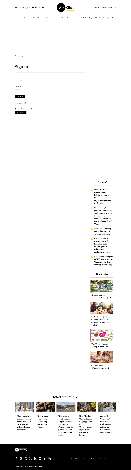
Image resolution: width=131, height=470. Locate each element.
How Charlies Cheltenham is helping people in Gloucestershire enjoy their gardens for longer (102, 196)
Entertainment (54, 18)
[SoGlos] (65, 7)
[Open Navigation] (16, 7)
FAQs (100, 459)
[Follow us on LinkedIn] (33, 7)
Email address (19, 78)
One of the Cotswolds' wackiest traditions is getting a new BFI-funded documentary (106, 424)
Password (18, 86)
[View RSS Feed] (43, 7)
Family (46, 18)
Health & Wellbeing (81, 18)
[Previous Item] (73, 396)
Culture (63, 18)
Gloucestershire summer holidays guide (101, 296)
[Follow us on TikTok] (39, 7)
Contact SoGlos (76, 459)
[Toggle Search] (115, 7)
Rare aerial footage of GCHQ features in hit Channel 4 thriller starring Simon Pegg (103, 260)
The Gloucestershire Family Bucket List (100, 345)
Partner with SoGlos (89, 459)
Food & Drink (37, 18)
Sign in (110, 7)
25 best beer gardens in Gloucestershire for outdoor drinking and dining (101, 321)
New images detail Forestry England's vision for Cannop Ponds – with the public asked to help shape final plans (65, 425)
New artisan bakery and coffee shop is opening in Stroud (102, 231)
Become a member (100, 7)
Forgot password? (20, 103)
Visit (113, 18)
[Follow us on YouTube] (36, 7)
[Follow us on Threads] (23, 7)
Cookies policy (19, 466)
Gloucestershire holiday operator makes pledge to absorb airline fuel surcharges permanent (24, 423)
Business (19, 18)
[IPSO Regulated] (22, 449)
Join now (20, 112)
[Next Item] (76, 396)
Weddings (106, 18)
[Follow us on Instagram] (26, 7)
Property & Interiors (95, 18)
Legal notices (38, 466)
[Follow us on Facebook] (20, 7)
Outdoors (70, 18)
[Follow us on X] (30, 7)
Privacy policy (29, 466)
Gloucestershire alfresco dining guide (100, 366)
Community (27, 18)
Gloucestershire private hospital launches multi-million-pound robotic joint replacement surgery (103, 245)
